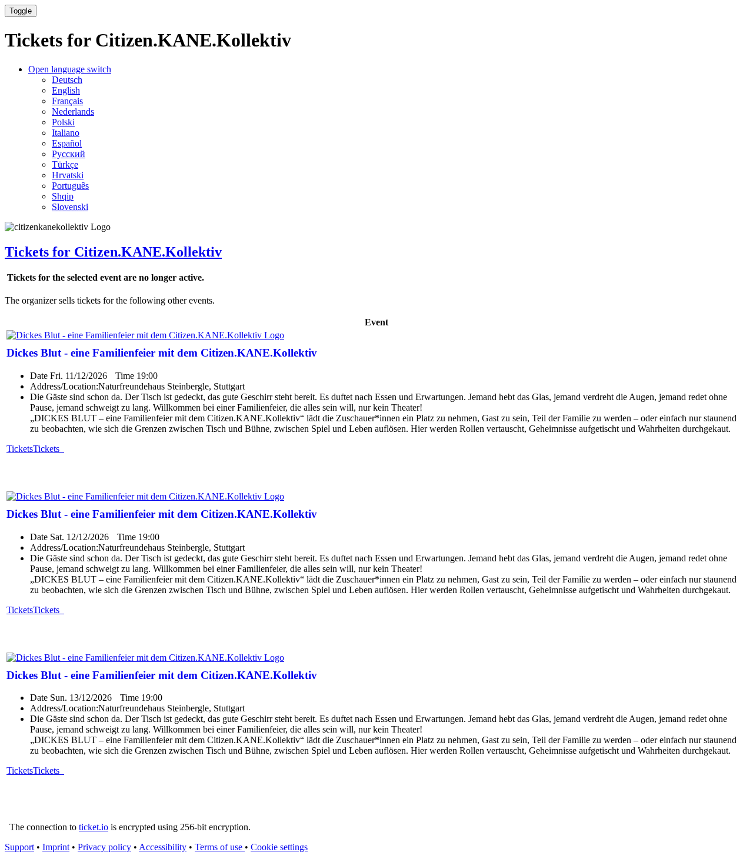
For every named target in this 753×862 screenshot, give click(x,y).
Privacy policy (104, 847)
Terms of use (220, 847)
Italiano (65, 133)
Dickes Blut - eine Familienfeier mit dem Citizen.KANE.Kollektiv (161, 353)
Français (67, 101)
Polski (63, 122)
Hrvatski (68, 175)
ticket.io (93, 827)
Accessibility (162, 847)
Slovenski (70, 207)
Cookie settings (279, 847)
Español (67, 143)
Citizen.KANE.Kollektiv (113, 251)
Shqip (63, 196)
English (66, 90)
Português (70, 186)
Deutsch (67, 80)
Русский (68, 154)
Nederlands (73, 111)
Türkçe (65, 164)
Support (19, 847)
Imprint (55, 847)
